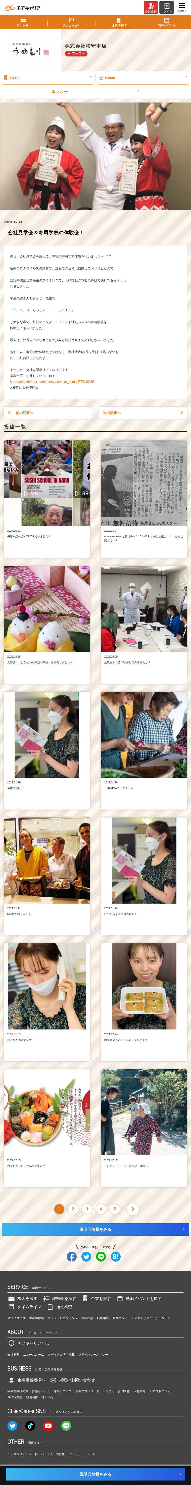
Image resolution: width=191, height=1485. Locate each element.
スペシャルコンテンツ (63, 1318)
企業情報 (146, 77)
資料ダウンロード (87, 1391)
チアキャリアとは (33, 1343)
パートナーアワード (82, 1454)
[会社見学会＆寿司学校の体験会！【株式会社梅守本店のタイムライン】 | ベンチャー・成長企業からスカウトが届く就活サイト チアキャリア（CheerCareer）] (22, 7)
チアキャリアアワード (22, 1454)
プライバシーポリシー (93, 1354)
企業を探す (101, 1298)
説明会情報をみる (95, 1229)
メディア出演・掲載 (61, 1354)
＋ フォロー (76, 53)
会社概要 (13, 1354)
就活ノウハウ (16, 1318)
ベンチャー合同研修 (116, 1391)
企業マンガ (120, 1318)
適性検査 (64, 1307)
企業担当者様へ (31, 1380)
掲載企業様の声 (17, 1391)
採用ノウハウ (63, 1391)
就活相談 (87, 1318)
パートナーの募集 (53, 1454)
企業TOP (50, 77)
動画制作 (32, 1397)
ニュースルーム (33, 1354)
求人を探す (27, 1298)
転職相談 (103, 1318)
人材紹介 (139, 1391)
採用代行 (47, 1397)
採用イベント (41, 1391)
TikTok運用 (14, 1397)
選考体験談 (36, 1318)
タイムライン (29, 1307)
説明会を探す (64, 1298)
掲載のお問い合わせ (77, 1380)
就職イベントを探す (144, 1298)
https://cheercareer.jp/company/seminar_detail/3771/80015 (52, 382)
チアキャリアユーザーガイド (150, 1318)
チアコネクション (161, 1391)
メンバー (98, 91)
